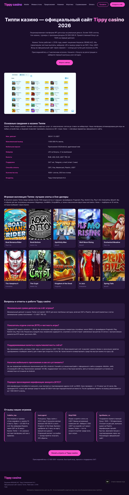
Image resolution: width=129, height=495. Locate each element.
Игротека (69, 4)
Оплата (91, 4)
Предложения (49, 4)
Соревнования (81, 4)
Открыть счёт (117, 4)
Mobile (26, 4)
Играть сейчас (64, 62)
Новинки (60, 4)
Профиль (102, 4)
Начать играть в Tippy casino (64, 453)
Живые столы (36, 4)
